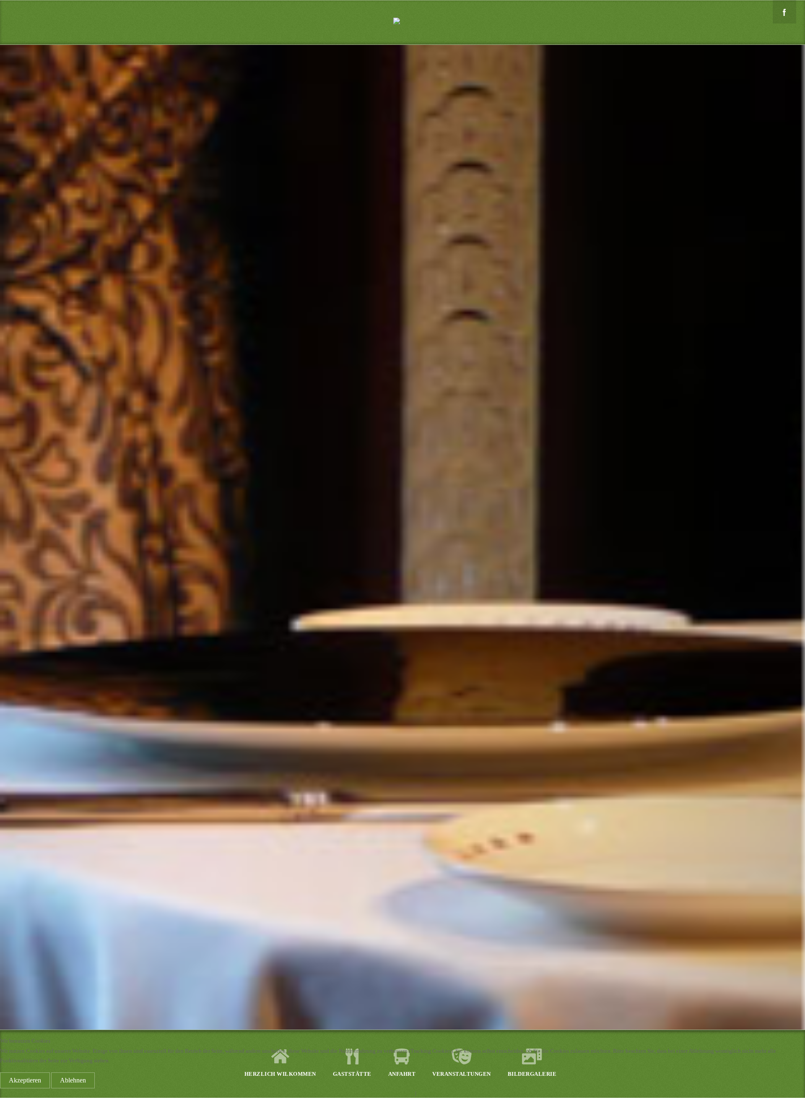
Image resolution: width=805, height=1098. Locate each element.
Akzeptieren (25, 1080)
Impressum (430, 1093)
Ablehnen (73, 1080)
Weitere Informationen (388, 1093)
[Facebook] (784, 11)
